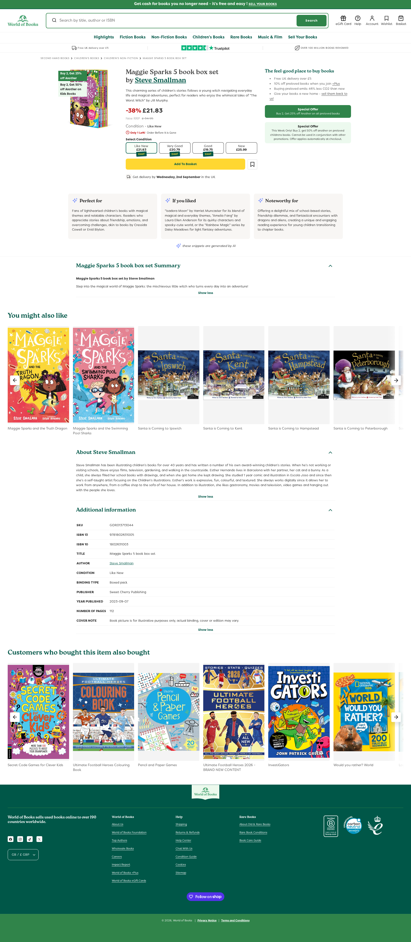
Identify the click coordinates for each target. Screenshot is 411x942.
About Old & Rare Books (254, 824)
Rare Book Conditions (253, 832)
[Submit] (54, 20)
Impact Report (121, 864)
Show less (205, 293)
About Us (117, 824)
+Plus (336, 83)
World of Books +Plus (125, 872)
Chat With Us (184, 848)
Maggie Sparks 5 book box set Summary (128, 266)
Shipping (181, 824)
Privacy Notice (207, 920)
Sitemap (181, 872)
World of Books (183, 920)
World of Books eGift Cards (129, 880)
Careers (117, 856)
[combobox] (187, 20)
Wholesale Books (123, 848)
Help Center (183, 840)
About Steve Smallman (105, 453)
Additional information (106, 511)
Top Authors (119, 840)
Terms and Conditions (235, 920)
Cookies (181, 864)
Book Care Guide (250, 840)
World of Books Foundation (129, 832)
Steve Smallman (160, 81)
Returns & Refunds (188, 832)
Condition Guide (186, 856)
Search (311, 20)
